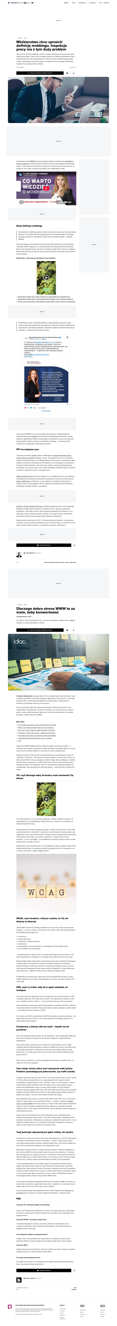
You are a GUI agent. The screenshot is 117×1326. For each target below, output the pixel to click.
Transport (82, 1314)
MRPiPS (33, 161)
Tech (73, 3)
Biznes (66, 3)
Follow (44, 339)
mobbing (34, 436)
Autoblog (92, 3)
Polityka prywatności (63, 1318)
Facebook (102, 1314)
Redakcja (62, 1311)
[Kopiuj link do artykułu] (73, 73)
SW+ (101, 3)
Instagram (102, 1310)
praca (67, 562)
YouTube (102, 1316)
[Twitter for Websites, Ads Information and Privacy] (67, 404)
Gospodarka (83, 1310)
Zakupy (82, 1316)
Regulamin (62, 1315)
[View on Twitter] (67, 338)
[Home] (26, 3)
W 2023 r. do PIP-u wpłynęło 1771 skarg (29, 506)
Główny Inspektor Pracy (24, 476)
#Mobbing (28, 357)
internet (74, 1289)
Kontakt (106, 3)
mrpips (46, 562)
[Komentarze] (67, 73)
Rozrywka (82, 3)
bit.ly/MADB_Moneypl (40, 355)
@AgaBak (38, 342)
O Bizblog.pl (63, 1309)
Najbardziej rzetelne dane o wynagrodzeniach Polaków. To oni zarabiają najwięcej (45, 299)
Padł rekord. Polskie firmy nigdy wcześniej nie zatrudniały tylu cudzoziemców (44, 297)
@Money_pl (49, 342)
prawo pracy (72, 562)
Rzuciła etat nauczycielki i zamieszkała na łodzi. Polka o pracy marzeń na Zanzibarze (46, 301)
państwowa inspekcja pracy (57, 562)
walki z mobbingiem (23, 481)
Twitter (101, 1312)
